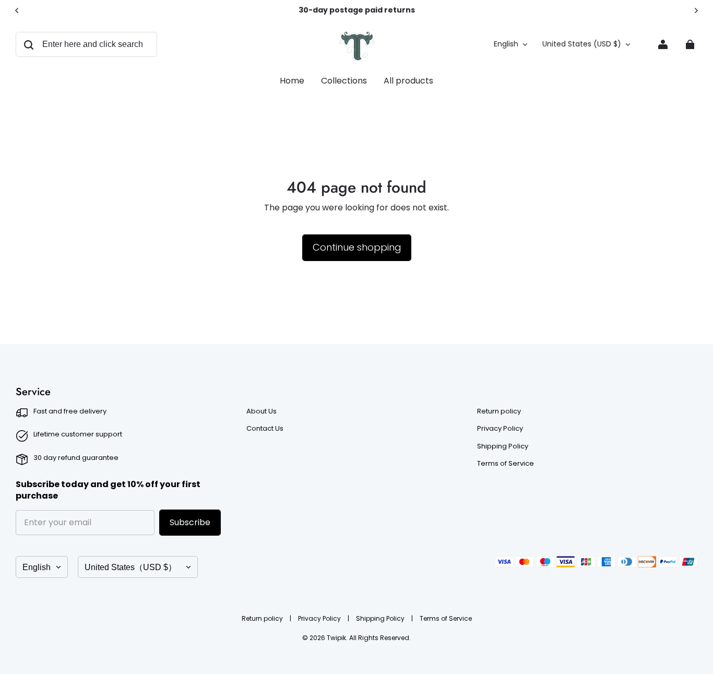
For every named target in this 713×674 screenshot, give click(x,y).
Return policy (499, 411)
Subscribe (190, 522)
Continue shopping (357, 247)
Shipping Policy (502, 446)
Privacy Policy (500, 428)
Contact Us (264, 428)
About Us (261, 411)
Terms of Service (505, 463)
